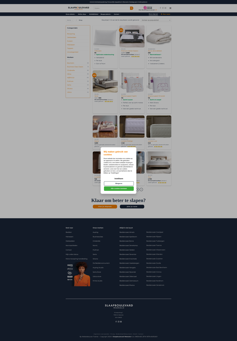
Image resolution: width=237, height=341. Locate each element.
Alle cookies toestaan (119, 188)
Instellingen (119, 178)
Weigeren (118, 183)
